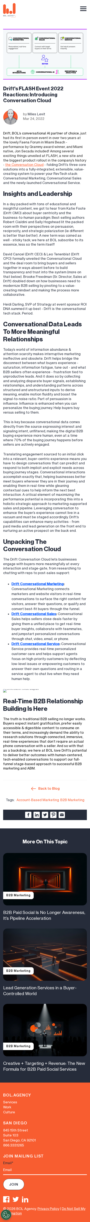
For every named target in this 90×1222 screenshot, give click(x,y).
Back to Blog (49, 788)
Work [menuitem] (7, 1107)
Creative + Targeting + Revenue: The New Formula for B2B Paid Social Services (44, 1066)
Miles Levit (36, 114)
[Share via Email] (62, 815)
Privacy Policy (48, 1209)
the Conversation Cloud (24, 165)
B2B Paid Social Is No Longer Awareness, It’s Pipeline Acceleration (44, 915)
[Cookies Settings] (6, 1215)
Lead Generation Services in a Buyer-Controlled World (40, 990)
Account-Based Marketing (38, 800)
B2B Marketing (72, 800)
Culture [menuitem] (9, 1112)
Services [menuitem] (10, 1102)
